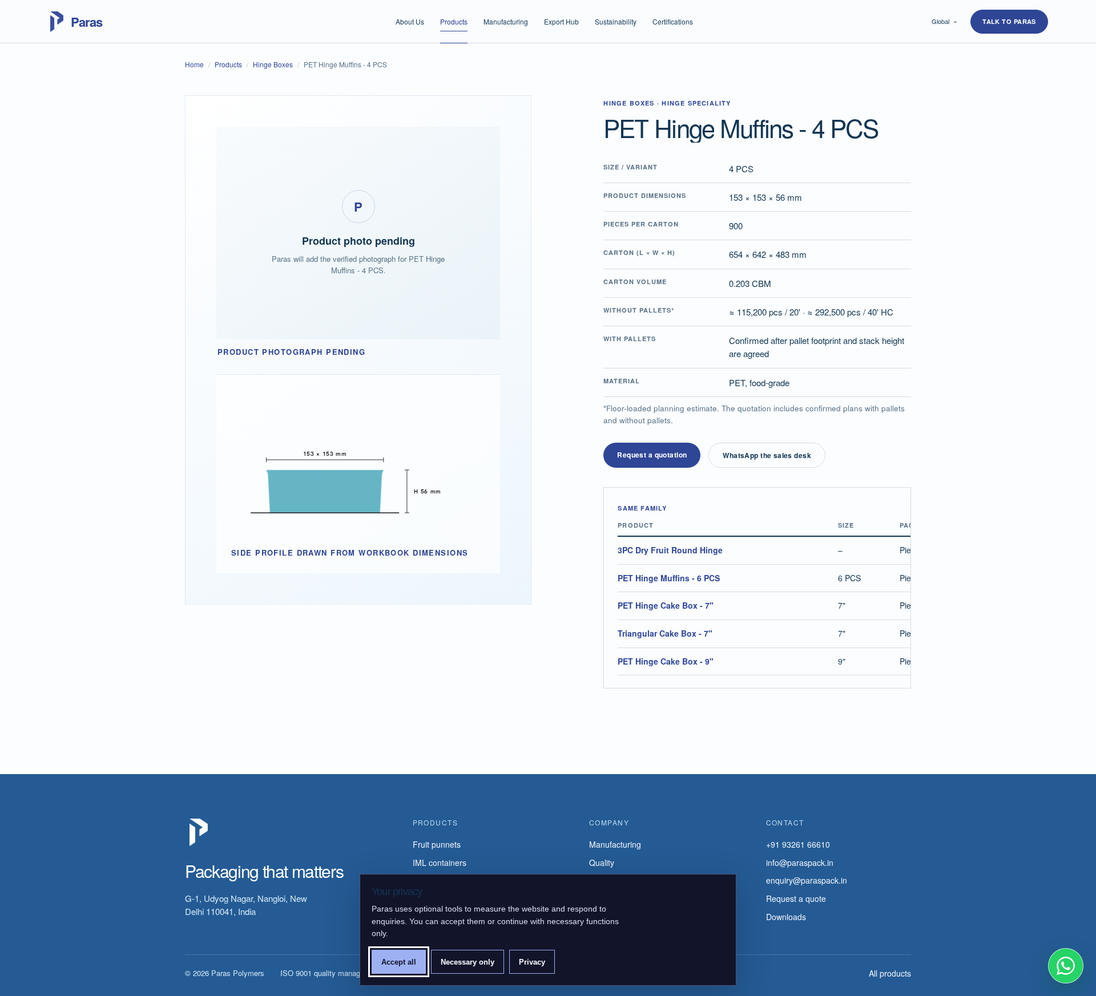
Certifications (672, 21)
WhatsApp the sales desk (767, 455)
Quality (601, 862)
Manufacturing (505, 21)
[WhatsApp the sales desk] (1065, 965)
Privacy (532, 962)
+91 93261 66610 (798, 844)
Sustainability (615, 21)
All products (890, 973)
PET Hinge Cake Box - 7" (666, 605)
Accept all (398, 962)
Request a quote (796, 898)
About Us (410, 21)
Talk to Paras (1009, 21)
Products (454, 21)
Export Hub (561, 21)
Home (194, 64)
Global (945, 20)
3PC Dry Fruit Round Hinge (670, 550)
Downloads (786, 916)
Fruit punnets (437, 844)
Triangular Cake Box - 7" (665, 633)
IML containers (439, 862)
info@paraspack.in (799, 862)
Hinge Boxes (273, 64)
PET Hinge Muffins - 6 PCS (669, 578)
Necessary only (467, 962)
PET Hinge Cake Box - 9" (666, 661)
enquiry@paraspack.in (806, 880)
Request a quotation (652, 455)
